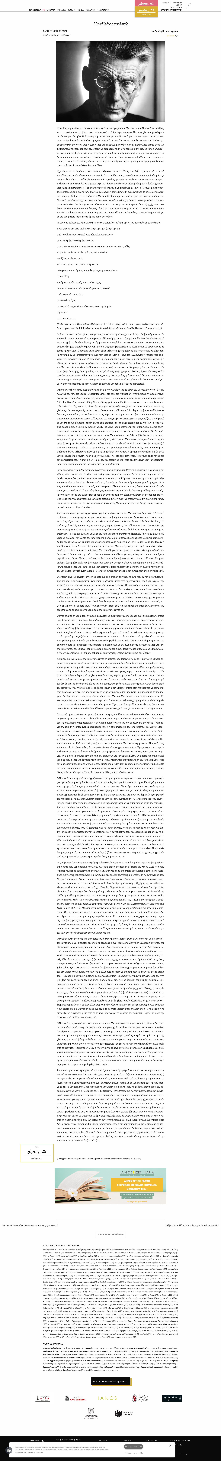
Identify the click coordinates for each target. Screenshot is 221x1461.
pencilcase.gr (183, 1454)
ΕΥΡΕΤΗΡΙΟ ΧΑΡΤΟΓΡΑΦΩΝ (171, 10)
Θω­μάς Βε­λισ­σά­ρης (106, 1348)
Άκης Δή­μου (119, 1351)
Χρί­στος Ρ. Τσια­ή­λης (158, 1364)
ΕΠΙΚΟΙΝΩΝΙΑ (176, 8)
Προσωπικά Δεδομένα (180, 1440)
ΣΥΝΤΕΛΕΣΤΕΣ (151, 1440)
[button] (9, 1450)
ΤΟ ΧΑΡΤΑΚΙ (90, 10)
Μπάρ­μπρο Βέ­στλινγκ (55, 1351)
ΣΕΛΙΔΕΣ (165, 3)
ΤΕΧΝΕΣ (80, 10)
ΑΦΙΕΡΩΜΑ (177, 3)
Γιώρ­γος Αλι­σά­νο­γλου (62, 1348)
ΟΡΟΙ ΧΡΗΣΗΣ (176, 1445)
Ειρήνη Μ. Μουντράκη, (30, 1225)
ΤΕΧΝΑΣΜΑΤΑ (103, 10)
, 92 (37, 1441)
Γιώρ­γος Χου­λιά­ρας (70, 1370)
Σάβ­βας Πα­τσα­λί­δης (91, 1358)
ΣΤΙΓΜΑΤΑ (51, 10)
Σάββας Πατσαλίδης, (191, 1225)
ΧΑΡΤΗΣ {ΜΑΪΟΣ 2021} (55, 31)
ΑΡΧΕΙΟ (179, 5)
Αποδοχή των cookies (133, 1447)
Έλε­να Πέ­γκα (147, 1358)
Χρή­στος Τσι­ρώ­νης (73, 1367)
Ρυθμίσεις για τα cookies (134, 1453)
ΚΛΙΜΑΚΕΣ (61, 10)
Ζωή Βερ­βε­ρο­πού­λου (153, 1348)
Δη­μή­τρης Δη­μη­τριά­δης (84, 1351)
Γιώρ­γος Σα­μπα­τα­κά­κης (122, 1361)
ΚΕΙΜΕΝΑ (71, 10)
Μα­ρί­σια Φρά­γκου (122, 1367)
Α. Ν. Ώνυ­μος (102, 1370)
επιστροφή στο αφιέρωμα (110, 1234)
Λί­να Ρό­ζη (63, 1361)
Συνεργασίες (127, 1440)
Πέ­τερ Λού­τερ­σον (129, 1354)
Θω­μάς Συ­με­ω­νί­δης (102, 1364)
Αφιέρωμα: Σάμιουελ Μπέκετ (56, 35)
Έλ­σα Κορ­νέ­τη (153, 1351)
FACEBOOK (103, 1440)
